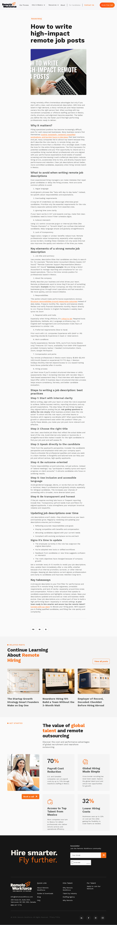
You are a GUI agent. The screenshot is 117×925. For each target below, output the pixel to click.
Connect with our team (40, 607)
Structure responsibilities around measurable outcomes (54, 301)
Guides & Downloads (45, 893)
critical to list (66, 319)
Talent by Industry (70, 893)
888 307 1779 (16, 905)
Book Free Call (107, 5)
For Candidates (75, 5)
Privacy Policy (54, 917)
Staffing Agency (69, 897)
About (63, 5)
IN (39, 629)
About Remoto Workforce (43, 889)
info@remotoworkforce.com (22, 897)
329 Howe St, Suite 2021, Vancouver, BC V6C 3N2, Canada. (23, 901)
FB (33, 629)
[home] (9, 5)
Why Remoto (68, 900)
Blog (39, 897)
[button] (38, 5)
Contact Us (89, 5)
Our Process (24, 5)
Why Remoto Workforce (68, 889)
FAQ (38, 900)
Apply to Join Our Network (93, 887)
